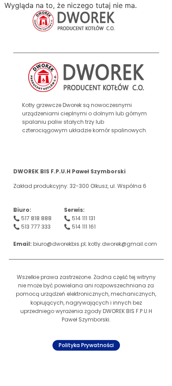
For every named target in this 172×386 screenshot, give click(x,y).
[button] (141, 20)
